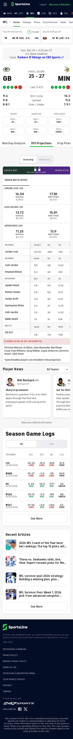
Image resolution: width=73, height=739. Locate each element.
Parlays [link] (27, 22)
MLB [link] (9, 13)
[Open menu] (6, 4)
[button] (36, 518)
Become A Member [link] (59, 4)
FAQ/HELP (7, 685)
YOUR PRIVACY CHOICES (14, 679)
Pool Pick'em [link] (50, 22)
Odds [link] (63, 22)
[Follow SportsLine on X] (25, 709)
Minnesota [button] (44, 159)
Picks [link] (37, 22)
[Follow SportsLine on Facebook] (20, 709)
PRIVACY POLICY (10, 655)
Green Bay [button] (28, 159)
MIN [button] (52, 443)
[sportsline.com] (20, 4)
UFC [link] (21, 13)
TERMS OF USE (9, 667)
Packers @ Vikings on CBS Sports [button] (39, 57)
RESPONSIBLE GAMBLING (14, 649)
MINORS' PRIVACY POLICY (14, 661)
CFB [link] (43, 13)
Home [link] (16, 22)
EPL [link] (66, 13)
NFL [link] (32, 13)
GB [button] (21, 443)
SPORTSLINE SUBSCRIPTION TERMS (19, 673)
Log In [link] (43, 4)
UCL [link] (55, 13)
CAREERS (7, 691)
